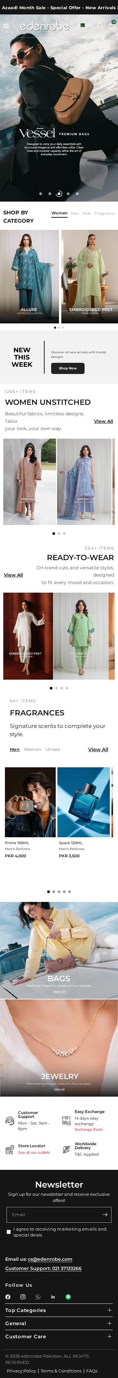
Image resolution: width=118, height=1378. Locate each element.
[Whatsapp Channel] (68, 1297)
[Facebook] (7, 1297)
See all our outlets (34, 1152)
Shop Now (68, 368)
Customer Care (25, 1336)
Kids (87, 213)
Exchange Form (89, 1129)
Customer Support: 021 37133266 (43, 1268)
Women (59, 213)
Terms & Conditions (61, 1370)
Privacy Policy (21, 1370)
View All (103, 421)
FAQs (91, 1370)
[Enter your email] (104, 1215)
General (15, 1323)
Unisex (53, 749)
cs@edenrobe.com (50, 1259)
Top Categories (25, 1310)
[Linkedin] (53, 1297)
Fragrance (104, 213)
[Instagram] (23, 1297)
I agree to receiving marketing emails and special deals (60, 1232)
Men (75, 213)
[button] (53, 533)
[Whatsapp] (38, 1297)
